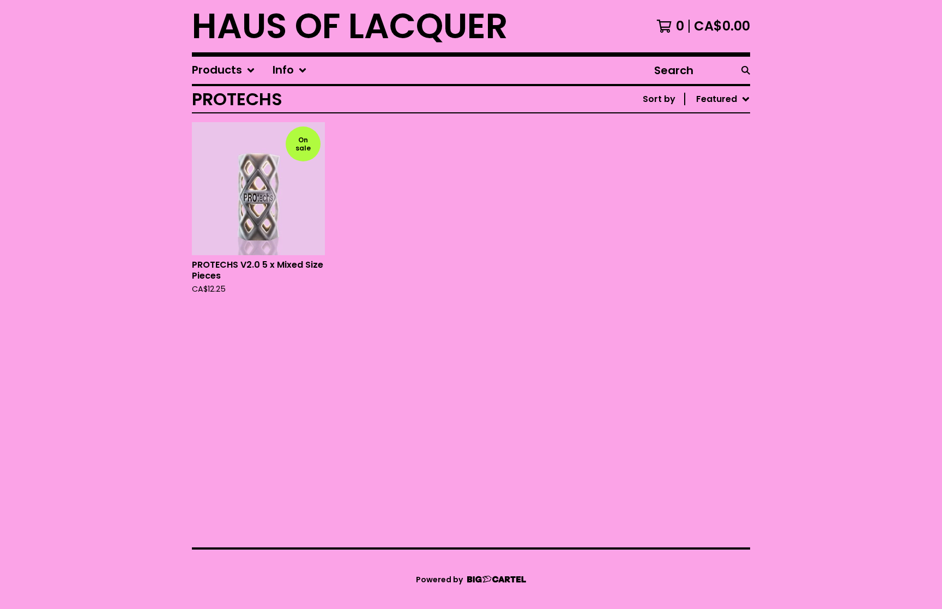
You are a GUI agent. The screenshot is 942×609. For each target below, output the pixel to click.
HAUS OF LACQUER (350, 26)
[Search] (745, 70)
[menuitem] (223, 70)
